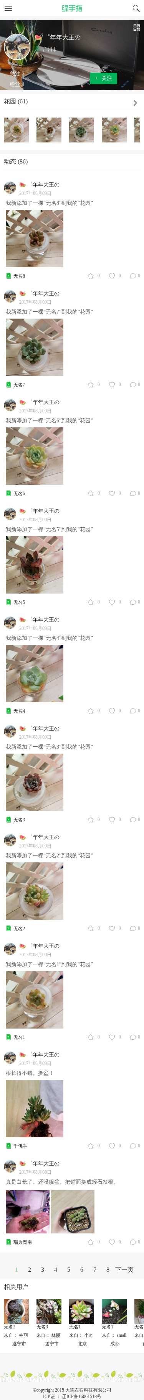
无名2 (19, 928)
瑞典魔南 (22, 1242)
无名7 (19, 385)
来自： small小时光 (121, 1335)
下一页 (124, 1269)
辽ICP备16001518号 (81, 1396)
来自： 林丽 (16, 1335)
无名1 (19, 1037)
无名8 (19, 276)
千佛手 (20, 1146)
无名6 (19, 493)
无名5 (19, 602)
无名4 (19, 711)
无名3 (19, 820)
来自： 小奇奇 (83, 1335)
